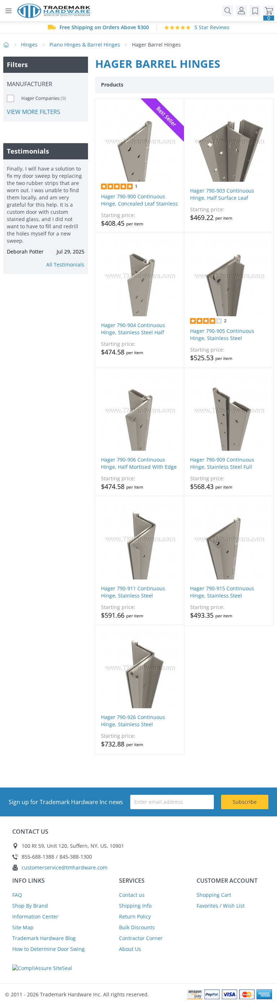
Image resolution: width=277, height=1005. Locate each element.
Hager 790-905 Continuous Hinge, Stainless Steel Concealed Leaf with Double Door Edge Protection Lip (224, 341)
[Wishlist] (255, 10)
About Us (130, 949)
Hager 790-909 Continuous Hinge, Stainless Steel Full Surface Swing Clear (222, 466)
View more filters (33, 111)
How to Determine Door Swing (48, 949)
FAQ (17, 894)
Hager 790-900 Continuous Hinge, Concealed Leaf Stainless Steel (139, 203)
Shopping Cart (214, 894)
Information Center (35, 916)
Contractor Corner (141, 938)
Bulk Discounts (137, 927)
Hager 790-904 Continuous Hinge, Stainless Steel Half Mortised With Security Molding (139, 332)
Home (6, 44)
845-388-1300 (76, 856)
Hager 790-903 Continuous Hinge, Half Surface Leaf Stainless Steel (222, 197)
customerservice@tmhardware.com (64, 867)
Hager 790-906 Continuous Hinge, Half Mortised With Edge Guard (139, 466)
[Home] (55, 11)
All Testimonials (65, 264)
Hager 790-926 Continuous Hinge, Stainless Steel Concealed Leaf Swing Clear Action (134, 728)
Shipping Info (135, 905)
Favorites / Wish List (221, 905)
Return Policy (135, 916)
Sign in (241, 10)
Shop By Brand (30, 905)
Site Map (23, 927)
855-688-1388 (38, 856)
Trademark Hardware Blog (44, 938)
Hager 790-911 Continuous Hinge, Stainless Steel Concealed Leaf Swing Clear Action (134, 599)
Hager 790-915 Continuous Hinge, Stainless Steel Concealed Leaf (222, 595)
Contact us (132, 894)
